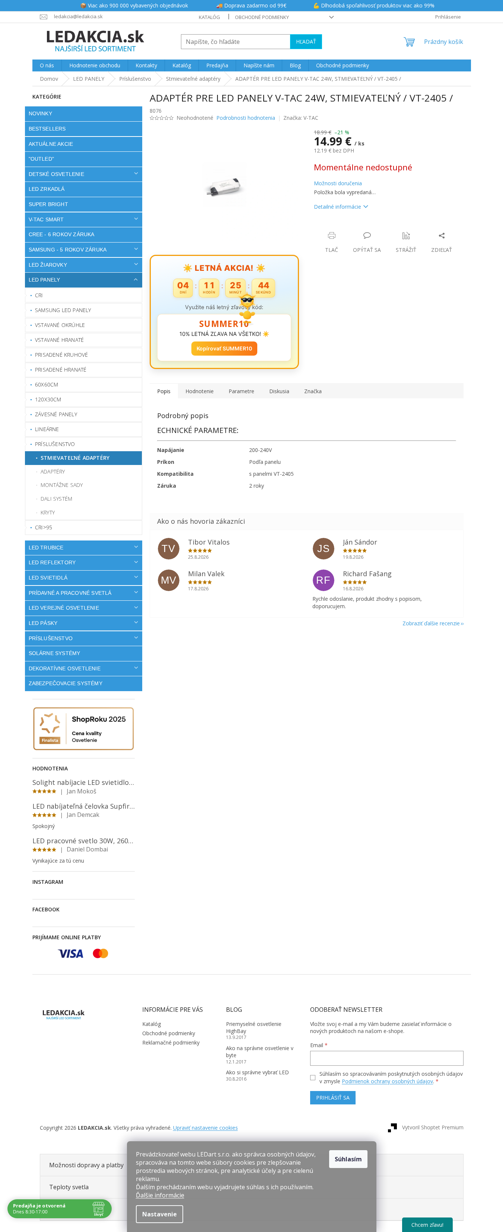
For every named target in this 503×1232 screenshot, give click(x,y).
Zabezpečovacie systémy (65, 683)
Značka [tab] (313, 391)
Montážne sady (62, 484)
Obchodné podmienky (262, 17)
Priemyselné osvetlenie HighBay (253, 1027)
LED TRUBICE (46, 548)
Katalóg (209, 17)
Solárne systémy (54, 653)
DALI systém (56, 498)
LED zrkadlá (47, 189)
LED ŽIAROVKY (48, 265)
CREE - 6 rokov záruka (62, 234)
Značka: (300, 117)
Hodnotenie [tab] (199, 391)
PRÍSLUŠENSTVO (51, 638)
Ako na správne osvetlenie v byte (259, 1052)
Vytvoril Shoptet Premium (433, 1127)
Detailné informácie (337, 206)
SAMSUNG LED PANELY (63, 310)
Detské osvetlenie (56, 174)
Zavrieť (364, 227)
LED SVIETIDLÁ (48, 578)
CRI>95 (43, 527)
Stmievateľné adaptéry (75, 457)
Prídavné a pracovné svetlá (70, 593)
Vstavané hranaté (59, 339)
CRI (39, 295)
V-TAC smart (46, 219)
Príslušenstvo (55, 443)
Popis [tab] (164, 391)
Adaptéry (53, 471)
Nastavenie (159, 1214)
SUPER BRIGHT (48, 204)
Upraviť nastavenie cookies (205, 1127)
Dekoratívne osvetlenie (65, 668)
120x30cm (48, 399)
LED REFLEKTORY (52, 562)
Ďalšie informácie (160, 1195)
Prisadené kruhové (61, 354)
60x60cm (46, 384)
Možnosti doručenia (338, 183)
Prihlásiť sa (333, 1097)
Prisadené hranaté (60, 369)
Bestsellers (47, 129)
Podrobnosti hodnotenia (245, 117)
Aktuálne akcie (51, 144)
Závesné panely (56, 414)
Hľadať (306, 41)
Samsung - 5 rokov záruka (68, 250)
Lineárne (47, 429)
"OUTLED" (41, 159)
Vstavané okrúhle (60, 324)
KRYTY (48, 512)
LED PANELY (44, 280)
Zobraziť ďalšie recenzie (431, 623)
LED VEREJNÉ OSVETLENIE (64, 608)
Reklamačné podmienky (171, 1042)
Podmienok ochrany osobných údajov (387, 1081)
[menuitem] (46, 65)
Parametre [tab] (241, 391)
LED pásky (43, 623)
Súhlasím (348, 1159)
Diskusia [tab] (279, 391)
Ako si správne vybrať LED (257, 1072)
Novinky (40, 113)
